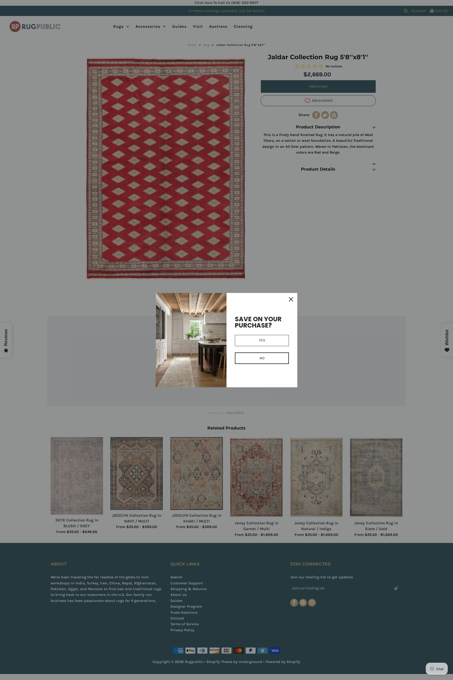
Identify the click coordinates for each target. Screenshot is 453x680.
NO (262, 358)
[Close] (291, 299)
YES (262, 340)
